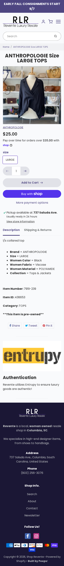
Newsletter (32, 515)
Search (32, 494)
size (6, 152)
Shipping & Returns (38, 230)
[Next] (58, 96)
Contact (32, 508)
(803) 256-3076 (32, 473)
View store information (20, 221)
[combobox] (27, 36)
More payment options (32, 203)
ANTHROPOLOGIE (13, 127)
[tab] (13, 231)
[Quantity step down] (7, 171)
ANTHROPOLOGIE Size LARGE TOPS (30, 46)
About (32, 501)
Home (6, 46)
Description (11, 230)
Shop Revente (35, 557)
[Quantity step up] (25, 171)
